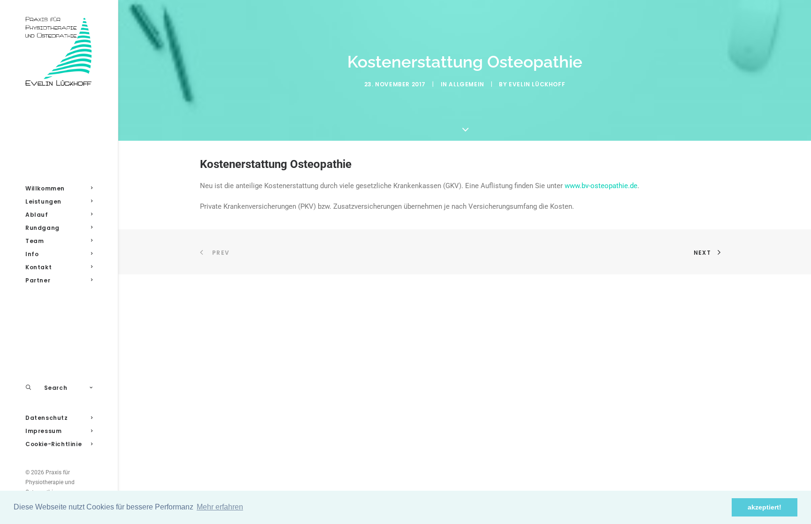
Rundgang (42, 228)
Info (31, 254)
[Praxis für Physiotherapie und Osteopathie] (58, 52)
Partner (37, 280)
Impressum (43, 431)
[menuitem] (59, 188)
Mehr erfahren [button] (220, 507)
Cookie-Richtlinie (53, 444)
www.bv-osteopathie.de (601, 186)
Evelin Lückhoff (537, 84)
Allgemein (466, 84)
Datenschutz (46, 418)
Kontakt (38, 267)
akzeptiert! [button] (764, 507)
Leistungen (43, 201)
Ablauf (36, 215)
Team (34, 241)
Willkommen (45, 188)
